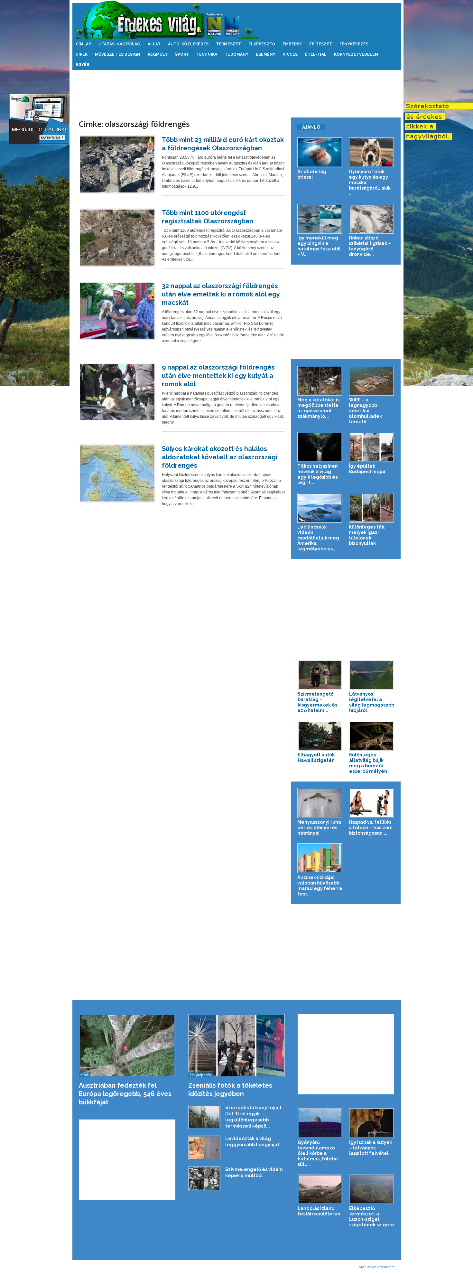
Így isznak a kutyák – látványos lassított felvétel (370, 1148)
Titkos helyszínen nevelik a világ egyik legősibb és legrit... (317, 474)
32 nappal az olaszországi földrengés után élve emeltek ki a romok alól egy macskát (221, 294)
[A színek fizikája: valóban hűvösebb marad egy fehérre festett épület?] (320, 858)
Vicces (290, 54)
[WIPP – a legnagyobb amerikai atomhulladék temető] (371, 381)
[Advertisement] (236, 90)
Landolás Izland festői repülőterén (319, 1211)
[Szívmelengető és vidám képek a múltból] (204, 1178)
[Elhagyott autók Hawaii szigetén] (320, 736)
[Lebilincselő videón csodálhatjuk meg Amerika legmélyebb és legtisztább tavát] (320, 508)
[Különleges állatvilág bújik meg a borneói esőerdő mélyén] (371, 736)
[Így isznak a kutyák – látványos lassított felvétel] (371, 1123)
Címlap (83, 44)
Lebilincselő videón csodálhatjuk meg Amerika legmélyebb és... (318, 537)
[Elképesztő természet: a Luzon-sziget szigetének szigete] (371, 1189)
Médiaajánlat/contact (377, 1266)
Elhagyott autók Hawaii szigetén (316, 757)
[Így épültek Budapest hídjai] (371, 447)
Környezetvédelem (356, 54)
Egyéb (82, 64)
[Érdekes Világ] (236, 19)
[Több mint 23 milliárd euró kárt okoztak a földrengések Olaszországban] (117, 164)
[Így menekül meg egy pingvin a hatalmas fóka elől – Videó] (320, 219)
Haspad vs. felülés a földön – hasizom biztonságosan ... (371, 828)
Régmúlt (158, 54)
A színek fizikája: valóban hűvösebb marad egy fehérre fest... (319, 885)
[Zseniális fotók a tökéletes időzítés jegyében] (236, 1045)
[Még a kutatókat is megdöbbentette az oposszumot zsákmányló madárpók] (320, 381)
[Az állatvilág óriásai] (320, 152)
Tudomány (236, 54)
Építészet (320, 44)
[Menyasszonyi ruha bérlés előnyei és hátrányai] (320, 803)
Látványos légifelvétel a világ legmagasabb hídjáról (371, 702)
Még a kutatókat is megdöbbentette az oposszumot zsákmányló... (318, 408)
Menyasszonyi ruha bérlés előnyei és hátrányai (319, 828)
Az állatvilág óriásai (311, 174)
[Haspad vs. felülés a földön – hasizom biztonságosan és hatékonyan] (371, 803)
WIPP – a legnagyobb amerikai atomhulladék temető (365, 410)
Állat (154, 44)
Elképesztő (261, 44)
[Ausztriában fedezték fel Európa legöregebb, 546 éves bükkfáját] (127, 1045)
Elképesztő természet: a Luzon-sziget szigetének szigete (371, 1216)
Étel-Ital (316, 54)
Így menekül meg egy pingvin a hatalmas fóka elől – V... (319, 246)
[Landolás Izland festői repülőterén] (320, 1189)
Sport (182, 54)
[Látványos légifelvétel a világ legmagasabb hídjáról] (371, 675)
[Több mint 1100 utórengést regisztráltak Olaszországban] (117, 238)
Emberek (292, 44)
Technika (206, 54)
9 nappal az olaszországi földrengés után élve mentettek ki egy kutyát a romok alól (218, 375)
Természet (228, 44)
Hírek (82, 54)
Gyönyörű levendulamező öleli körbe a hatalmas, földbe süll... (318, 1153)
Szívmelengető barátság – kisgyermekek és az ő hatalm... (317, 702)
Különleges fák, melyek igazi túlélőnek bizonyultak (367, 535)
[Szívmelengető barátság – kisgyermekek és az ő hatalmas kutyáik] (320, 675)
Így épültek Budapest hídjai (367, 469)
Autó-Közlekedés (188, 44)
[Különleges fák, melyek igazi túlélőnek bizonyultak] (371, 508)
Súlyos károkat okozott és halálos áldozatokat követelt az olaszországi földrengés (219, 457)
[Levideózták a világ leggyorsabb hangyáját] (204, 1148)
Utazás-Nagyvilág (119, 44)
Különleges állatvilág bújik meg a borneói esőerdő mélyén (368, 763)
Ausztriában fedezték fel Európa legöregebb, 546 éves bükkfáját (125, 1094)
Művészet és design (117, 54)
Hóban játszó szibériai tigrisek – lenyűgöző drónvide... (370, 246)
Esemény (265, 54)
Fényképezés (353, 44)
